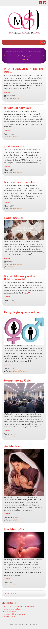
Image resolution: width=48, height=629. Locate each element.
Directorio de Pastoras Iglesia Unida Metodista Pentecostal (20, 277)
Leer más (7, 92)
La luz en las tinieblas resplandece (19, 182)
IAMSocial (12, 624)
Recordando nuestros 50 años (17, 380)
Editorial (16, 520)
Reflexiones (18, 173)
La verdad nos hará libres (15, 529)
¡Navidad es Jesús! (12, 446)
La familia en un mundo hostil (17, 108)
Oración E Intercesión (13, 218)
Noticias (16, 98)
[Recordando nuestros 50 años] (24, 398)
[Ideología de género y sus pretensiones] (24, 330)
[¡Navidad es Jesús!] (24, 472)
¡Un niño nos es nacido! (14, 146)
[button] (5, 55)
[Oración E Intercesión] (24, 230)
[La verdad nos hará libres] (24, 545)
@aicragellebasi (33, 624)
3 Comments (10, 267)
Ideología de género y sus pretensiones (21, 312)
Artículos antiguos (10, 593)
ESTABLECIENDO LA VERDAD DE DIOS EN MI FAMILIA (23, 70)
